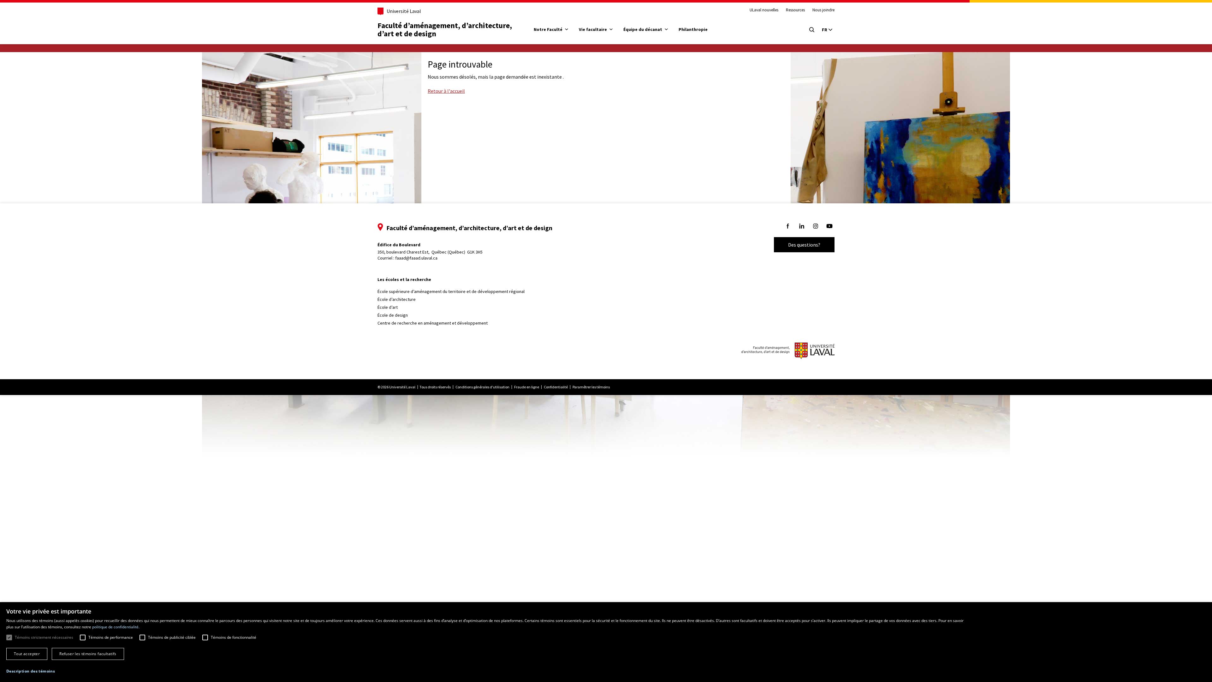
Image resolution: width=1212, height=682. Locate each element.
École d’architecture (396, 299)
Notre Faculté (548, 29)
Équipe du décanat (642, 29)
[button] (30, 671)
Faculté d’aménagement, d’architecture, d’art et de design (445, 30)
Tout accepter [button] (27, 653)
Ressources (795, 10)
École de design (392, 315)
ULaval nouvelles (764, 10)
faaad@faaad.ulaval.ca (416, 258)
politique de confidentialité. (116, 627)
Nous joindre (823, 10)
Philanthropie (693, 29)
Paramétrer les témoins (591, 387)
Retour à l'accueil (446, 91)
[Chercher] (811, 29)
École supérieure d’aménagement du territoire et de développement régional (451, 291)
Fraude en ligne (526, 387)
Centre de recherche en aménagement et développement (432, 323)
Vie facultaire (593, 29)
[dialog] (606, 642)
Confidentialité (556, 387)
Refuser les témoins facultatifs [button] (87, 653)
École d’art (387, 307)
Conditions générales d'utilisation (482, 387)
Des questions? (804, 245)
